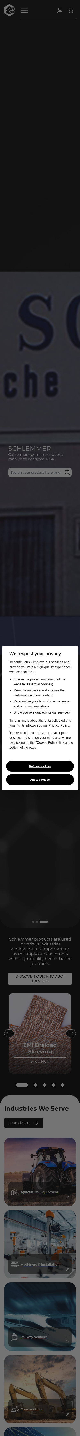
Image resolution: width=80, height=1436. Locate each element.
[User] (60, 10)
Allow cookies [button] (40, 779)
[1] (22, 1085)
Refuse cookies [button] (40, 766)
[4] (53, 1085)
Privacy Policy (59, 725)
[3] (44, 1085)
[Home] (9, 10)
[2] (35, 1085)
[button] (23, 10)
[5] (62, 1085)
